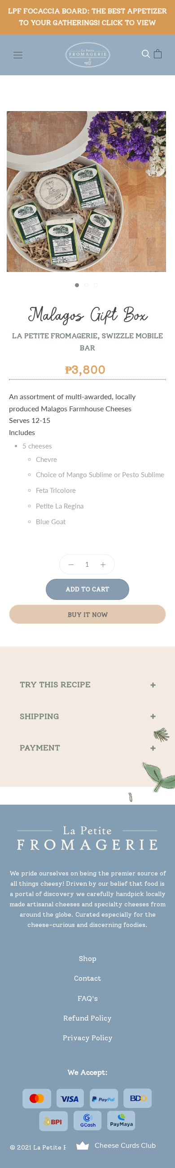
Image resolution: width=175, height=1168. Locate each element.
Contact (87, 978)
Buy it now (88, 615)
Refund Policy (87, 1018)
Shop (87, 958)
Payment (40, 748)
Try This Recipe (55, 685)
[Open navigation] (17, 54)
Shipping (39, 716)
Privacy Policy (88, 1038)
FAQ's (88, 998)
